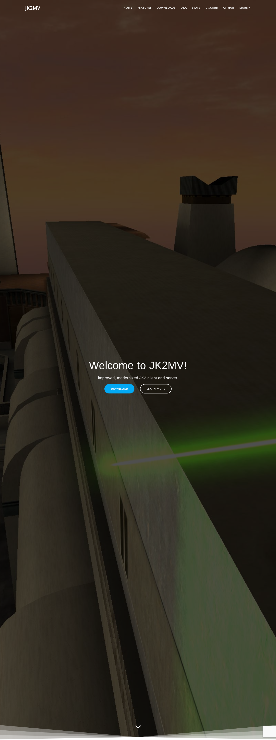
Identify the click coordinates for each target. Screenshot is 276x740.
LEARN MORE (155, 388)
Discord (211, 7)
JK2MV (32, 8)
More (243, 7)
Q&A (184, 7)
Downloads (166, 7)
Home (128, 7)
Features (145, 7)
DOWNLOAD (119, 388)
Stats (196, 7)
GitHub (228, 7)
